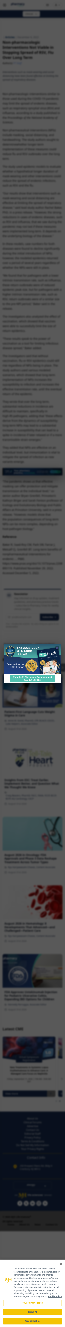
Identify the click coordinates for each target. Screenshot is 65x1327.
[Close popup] (57, 648)
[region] (32, 1293)
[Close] (61, 1264)
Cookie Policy (55, 1296)
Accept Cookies (32, 1321)
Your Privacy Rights (32, 1302)
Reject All (32, 1312)
